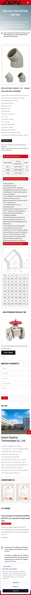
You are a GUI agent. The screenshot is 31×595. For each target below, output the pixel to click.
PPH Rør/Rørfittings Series (9, 24)
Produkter (9, 22)
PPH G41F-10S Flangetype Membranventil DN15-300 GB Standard (14, 347)
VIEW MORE (8, 352)
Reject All (15, 586)
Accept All (15, 590)
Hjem (3, 22)
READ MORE (19, 535)
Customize (16, 582)
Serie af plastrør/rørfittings (20, 22)
